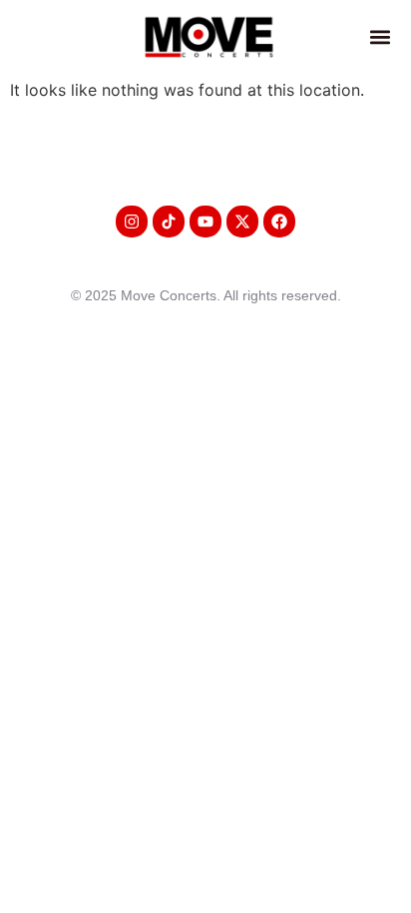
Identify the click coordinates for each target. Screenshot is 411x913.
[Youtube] (205, 221)
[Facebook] (279, 221)
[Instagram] (132, 221)
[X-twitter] (242, 221)
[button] (380, 36)
